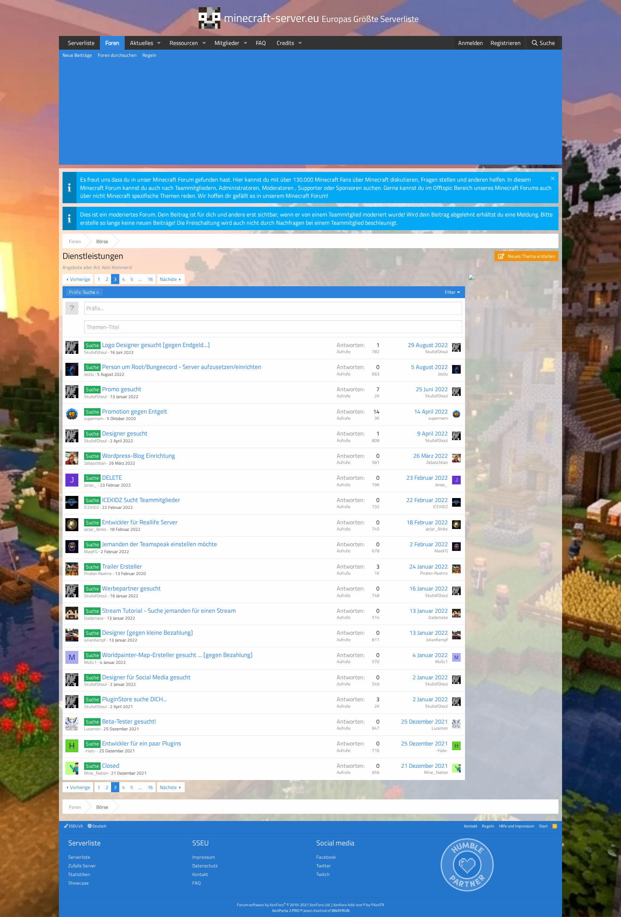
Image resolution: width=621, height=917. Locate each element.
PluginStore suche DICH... (134, 699)
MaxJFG (90, 551)
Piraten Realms (98, 573)
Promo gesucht (121, 389)
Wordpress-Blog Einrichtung (138, 455)
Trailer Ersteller (122, 566)
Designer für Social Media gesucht (146, 677)
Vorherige (80, 279)
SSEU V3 (75, 826)
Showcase (78, 882)
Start (543, 826)
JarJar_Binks (95, 529)
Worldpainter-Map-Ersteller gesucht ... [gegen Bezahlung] (177, 655)
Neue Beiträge (77, 55)
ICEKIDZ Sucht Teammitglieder (141, 500)
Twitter (323, 865)
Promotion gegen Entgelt (134, 411)
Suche (82, 292)
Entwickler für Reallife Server (140, 522)
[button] (159, 43)
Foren (112, 42)
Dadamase (94, 618)
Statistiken (79, 874)
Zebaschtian (95, 463)
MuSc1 (90, 662)
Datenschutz (205, 865)
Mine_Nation (96, 773)
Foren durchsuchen (117, 55)
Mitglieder (227, 42)
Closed (110, 765)
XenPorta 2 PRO (285, 910)
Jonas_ (90, 485)
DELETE (112, 477)
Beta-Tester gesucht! (129, 721)
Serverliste (81, 42)
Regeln (149, 55)
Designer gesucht (124, 433)
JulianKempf (95, 640)
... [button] (140, 279)
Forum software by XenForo (284, 905)
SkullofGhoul (95, 352)
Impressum (203, 857)
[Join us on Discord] (471, 278)
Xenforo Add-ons (358, 905)
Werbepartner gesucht (131, 588)
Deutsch (99, 826)
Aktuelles (141, 42)
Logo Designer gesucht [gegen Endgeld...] (156, 345)
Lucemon (92, 728)
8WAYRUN (340, 910)
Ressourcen (184, 42)
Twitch (323, 874)
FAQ (261, 42)
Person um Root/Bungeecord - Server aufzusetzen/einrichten (181, 366)
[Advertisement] (310, 114)
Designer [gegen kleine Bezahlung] (147, 632)
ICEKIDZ (91, 507)
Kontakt (470, 826)
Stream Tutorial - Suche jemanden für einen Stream (169, 610)
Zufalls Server (82, 865)
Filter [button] (450, 292)
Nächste (168, 279)
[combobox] (273, 308)
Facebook (326, 857)
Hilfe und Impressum (516, 826)
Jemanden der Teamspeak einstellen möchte (159, 544)
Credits (285, 42)
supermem (94, 418)
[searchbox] (273, 308)
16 (150, 279)
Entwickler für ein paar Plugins (141, 743)
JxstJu (89, 374)
